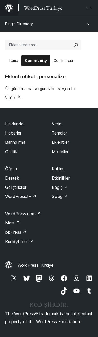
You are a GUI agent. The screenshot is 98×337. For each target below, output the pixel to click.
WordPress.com (23, 213)
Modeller (60, 151)
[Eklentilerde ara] (76, 45)
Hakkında (14, 123)
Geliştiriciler (15, 187)
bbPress (15, 232)
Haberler (13, 133)
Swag (60, 196)
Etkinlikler (61, 178)
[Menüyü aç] (89, 8)
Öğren (11, 168)
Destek (12, 178)
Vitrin (56, 123)
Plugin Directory (19, 24)
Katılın (57, 168)
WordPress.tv (20, 196)
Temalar (59, 133)
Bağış (60, 187)
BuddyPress (19, 241)
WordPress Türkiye (36, 265)
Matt (12, 223)
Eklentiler (60, 142)
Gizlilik (11, 151)
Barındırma (15, 142)
